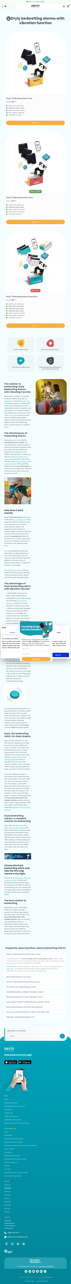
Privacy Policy (29, 1281)
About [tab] (59, 632)
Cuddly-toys (8, 1113)
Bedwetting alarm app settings (15, 1159)
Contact (7, 1212)
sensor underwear (19, 519)
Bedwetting (8, 401)
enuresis (26, 401)
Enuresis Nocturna (10, 1162)
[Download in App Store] (10, 1062)
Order (34, 123)
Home (6, 1099)
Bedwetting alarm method (13, 1142)
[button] (6, 6)
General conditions (42, 1281)
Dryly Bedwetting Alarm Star (19, 98)
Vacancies (7, 1188)
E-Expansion (49, 1277)
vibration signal (12, 570)
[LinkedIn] (18, 1245)
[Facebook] (6, 1245)
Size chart (7, 1169)
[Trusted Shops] (8, 1252)
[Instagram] (12, 1245)
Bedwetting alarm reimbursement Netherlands (20, 1145)
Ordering (7, 1191)
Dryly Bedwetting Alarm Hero (19, 197)
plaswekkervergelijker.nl (46, 1266)
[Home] (9, 1051)
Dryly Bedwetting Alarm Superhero (22, 296)
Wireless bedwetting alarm (13, 1139)
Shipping (7, 1201)
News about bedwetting (12, 1176)
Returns (7, 1198)
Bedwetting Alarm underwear (14, 1106)
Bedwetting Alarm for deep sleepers (17, 1123)
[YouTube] (23, 1245)
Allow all (58, 655)
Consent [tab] (12, 632)
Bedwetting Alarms (11, 1103)
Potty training (9, 1149)
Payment (7, 1195)
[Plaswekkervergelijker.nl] (35, 1261)
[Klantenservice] (64, 6)
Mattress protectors (11, 1116)
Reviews (7, 1208)
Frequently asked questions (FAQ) (16, 1172)
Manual (7, 1166)
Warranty (7, 1205)
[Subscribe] (62, 1036)
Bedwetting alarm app (12, 1155)
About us (7, 1185)
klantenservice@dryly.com (17, 1237)
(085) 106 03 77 (13, 1233)
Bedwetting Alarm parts (12, 1120)
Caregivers (8, 1152)
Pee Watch (8, 1109)
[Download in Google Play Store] (24, 1062)
